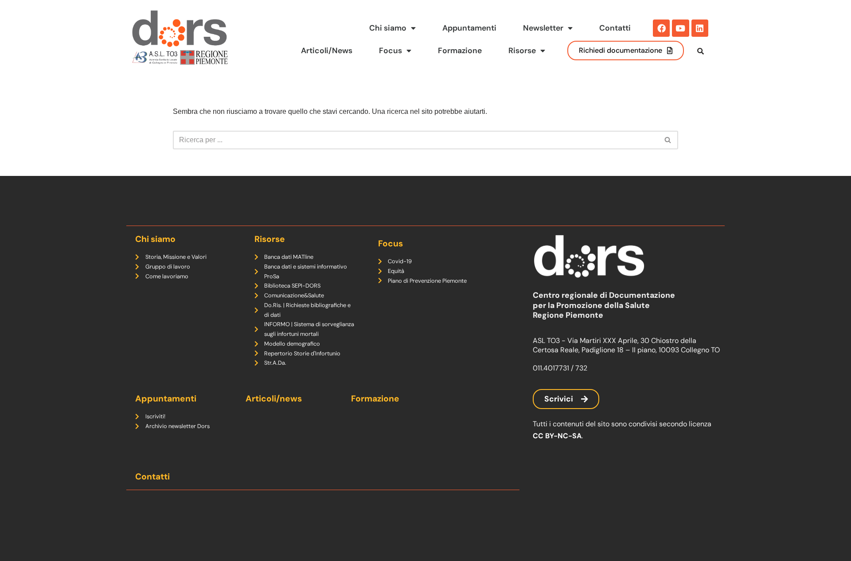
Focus (390, 50)
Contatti (615, 28)
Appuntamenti (469, 28)
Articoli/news (274, 398)
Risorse (522, 50)
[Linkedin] (699, 27)
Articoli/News (326, 50)
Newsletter (543, 28)
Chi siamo (387, 28)
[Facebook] (661, 27)
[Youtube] (680, 27)
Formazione (460, 50)
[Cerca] (668, 140)
